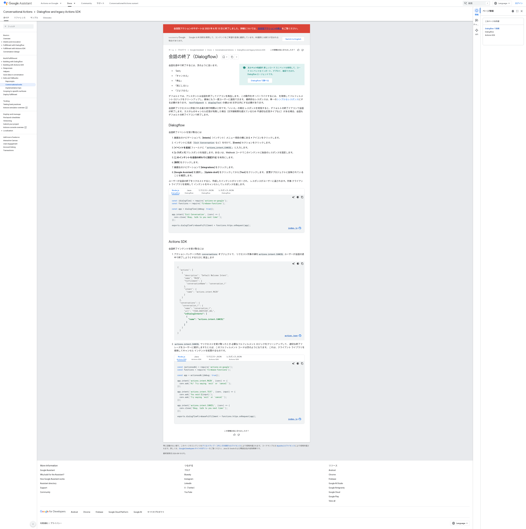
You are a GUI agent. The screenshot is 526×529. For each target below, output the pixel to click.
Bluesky (187, 475)
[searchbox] (18, 26)
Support (43, 488)
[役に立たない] (302, 50)
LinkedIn (187, 483)
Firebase (332, 479)
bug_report (512, 11)
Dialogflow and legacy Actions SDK (59, 12)
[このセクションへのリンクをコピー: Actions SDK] (189, 242)
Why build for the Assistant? (52, 475)
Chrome (332, 475)
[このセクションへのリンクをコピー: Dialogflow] (187, 125)
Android (332, 470)
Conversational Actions (17, 12)
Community (86, 3)
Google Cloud (334, 492)
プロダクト (182, 50)
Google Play (334, 496)
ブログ (187, 470)
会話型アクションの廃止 (270, 28)
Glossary (47, 17)
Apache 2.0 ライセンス (286, 446)
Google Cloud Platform (118, 512)
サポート (100, 3)
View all (332, 501)
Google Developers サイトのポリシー (194, 448)
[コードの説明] (293, 197)
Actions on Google (49, 3)
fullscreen (517, 11)
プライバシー (56, 523)
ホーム (171, 50)
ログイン (519, 3)
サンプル (34, 17)
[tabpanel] (236, 214)
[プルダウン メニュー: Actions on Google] (61, 3)
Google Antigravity (337, 488)
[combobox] (476, 3)
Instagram (188, 479)
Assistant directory (48, 483)
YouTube (188, 492)
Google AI (138, 512)
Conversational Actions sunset (123, 3)
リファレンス (19, 17)
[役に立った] (298, 50)
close (521, 11)
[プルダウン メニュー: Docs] (75, 3)
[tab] (175, 191)
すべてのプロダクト (155, 512)
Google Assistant (197, 50)
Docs (69, 3)
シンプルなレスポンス (288, 99)
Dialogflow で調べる (260, 80)
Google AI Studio (336, 483)
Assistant (25, 3)
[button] (18, 42)
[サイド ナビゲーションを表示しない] (33, 524)
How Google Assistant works (52, 479)
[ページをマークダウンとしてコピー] (232, 57)
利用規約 (44, 523)
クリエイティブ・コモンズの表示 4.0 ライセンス (221, 446)
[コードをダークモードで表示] (298, 197)
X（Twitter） (190, 488)
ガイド (6, 17)
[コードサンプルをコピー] (302, 197)
